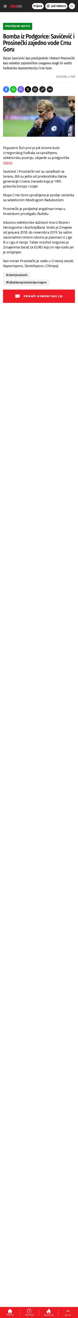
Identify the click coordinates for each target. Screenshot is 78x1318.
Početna (10, 1314)
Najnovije (29, 1314)
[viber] (20, 89)
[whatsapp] (13, 89)
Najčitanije (49, 1315)
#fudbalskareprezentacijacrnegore (26, 282)
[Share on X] (28, 89)
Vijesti (7, 162)
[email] (35, 89)
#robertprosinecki (16, 275)
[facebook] (6, 89)
